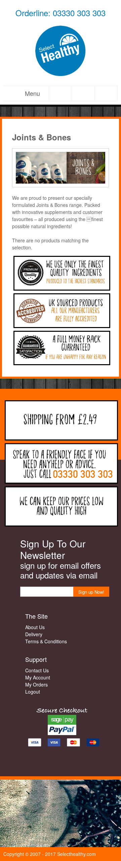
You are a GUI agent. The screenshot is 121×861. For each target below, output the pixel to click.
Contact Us (37, 670)
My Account (37, 677)
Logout (32, 691)
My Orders (36, 684)
